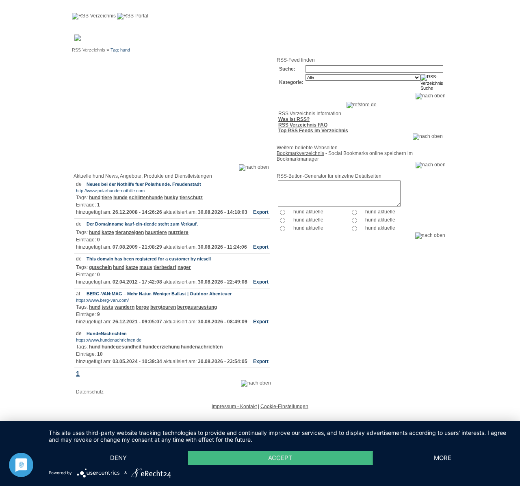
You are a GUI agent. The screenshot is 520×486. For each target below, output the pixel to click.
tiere (107, 197)
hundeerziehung (161, 347)
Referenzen (289, 37)
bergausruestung (197, 307)
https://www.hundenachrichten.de (108, 340)
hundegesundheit (121, 347)
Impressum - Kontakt (234, 406)
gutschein (100, 267)
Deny (118, 458)
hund (94, 197)
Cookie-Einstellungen (284, 406)
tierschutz (191, 197)
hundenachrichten (202, 347)
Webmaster (222, 37)
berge (142, 307)
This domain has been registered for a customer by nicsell (149, 258)
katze (108, 232)
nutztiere (178, 232)
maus (145, 267)
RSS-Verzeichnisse (327, 40)
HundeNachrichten (107, 333)
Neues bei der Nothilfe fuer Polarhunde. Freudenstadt (144, 184)
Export (261, 212)
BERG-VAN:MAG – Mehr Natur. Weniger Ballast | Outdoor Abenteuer (159, 293)
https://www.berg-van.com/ (102, 300)
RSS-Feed (427, 40)
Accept (280, 458)
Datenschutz (90, 392)
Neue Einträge (182, 40)
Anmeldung (151, 37)
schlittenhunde (146, 197)
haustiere (156, 232)
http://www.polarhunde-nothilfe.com (110, 190)
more (442, 458)
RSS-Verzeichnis (88, 49)
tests (107, 307)
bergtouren (163, 307)
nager (184, 267)
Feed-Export (252, 40)
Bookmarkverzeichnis (300, 153)
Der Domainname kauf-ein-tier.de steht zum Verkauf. (142, 223)
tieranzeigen (129, 232)
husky (171, 197)
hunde (120, 197)
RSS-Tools (399, 40)
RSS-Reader (368, 40)
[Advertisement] (172, 113)
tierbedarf (165, 267)
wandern (124, 307)
